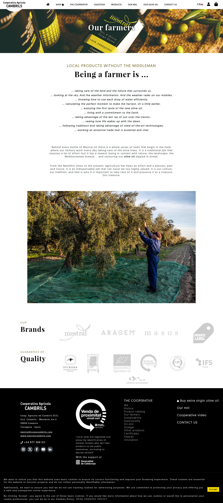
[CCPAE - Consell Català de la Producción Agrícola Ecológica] (93, 363)
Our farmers (132, 415)
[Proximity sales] (149, 363)
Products (116, 5)
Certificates (131, 434)
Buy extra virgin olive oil (199, 400)
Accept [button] (213, 489)
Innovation (131, 440)
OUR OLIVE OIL (151, 5)
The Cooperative (79, 5)
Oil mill (128, 424)
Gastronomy (132, 421)
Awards (129, 437)
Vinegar (129, 427)
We (126, 405)
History (128, 408)
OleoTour (99, 5)
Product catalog (134, 412)
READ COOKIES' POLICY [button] (91, 499)
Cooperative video (192, 415)
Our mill (132, 5)
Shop (58, 5)
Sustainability (133, 418)
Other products (134, 430)
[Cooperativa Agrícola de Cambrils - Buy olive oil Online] (47, 5)
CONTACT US (170, 5)
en (199, 4)
